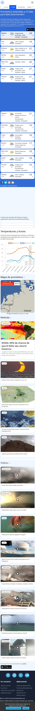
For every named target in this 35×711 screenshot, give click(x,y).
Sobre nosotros (6, 685)
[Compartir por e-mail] (12, 182)
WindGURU (21, 7)
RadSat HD (20, 690)
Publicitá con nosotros (8, 690)
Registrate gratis (6, 693)
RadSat (30, 7)
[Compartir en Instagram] (9, 182)
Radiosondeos (21, 695)
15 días (12, 7)
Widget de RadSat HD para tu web (17, 313)
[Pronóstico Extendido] (2, 2)
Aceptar (25, 708)
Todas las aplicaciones (24, 685)
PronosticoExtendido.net (24, 688)
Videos (4, 462)
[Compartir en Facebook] (2, 182)
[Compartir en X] (5, 182)
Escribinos (4, 688)
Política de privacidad (13, 708)
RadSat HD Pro (21, 693)
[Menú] (32, 2)
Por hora (5, 7)
